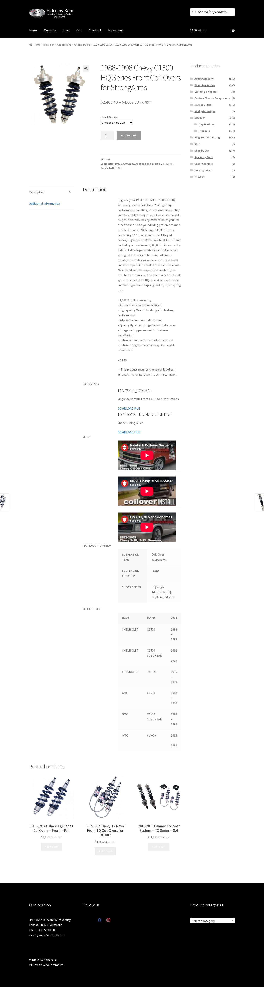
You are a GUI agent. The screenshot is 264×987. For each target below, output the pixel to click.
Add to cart (128, 135)
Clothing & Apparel (205, 91)
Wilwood (199, 176)
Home (33, 30)
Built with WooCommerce (46, 965)
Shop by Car (201, 150)
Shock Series (109, 117)
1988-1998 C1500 (102, 44)
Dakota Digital (203, 104)
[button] (86, 68)
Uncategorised (203, 170)
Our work (50, 30)
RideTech (48, 44)
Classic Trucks (82, 44)
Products (204, 131)
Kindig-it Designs (204, 111)
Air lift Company (204, 78)
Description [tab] (37, 192)
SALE (197, 144)
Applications (64, 44)
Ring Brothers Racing (207, 137)
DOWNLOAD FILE (129, 408)
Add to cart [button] (51, 846)
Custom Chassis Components (212, 98)
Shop (66, 30)
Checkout (95, 30)
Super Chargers (203, 163)
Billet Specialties (204, 85)
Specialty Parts (203, 157)
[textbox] (212, 921)
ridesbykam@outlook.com (46, 935)
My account (115, 30)
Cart (79, 30)
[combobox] (212, 920)
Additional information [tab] (44, 203)
